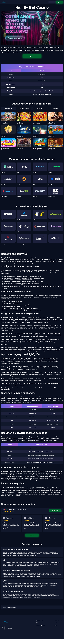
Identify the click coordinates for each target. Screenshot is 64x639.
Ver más (32, 535)
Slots (54, 108)
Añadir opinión (55, 510)
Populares (7, 108)
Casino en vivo (23, 108)
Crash (38, 108)
